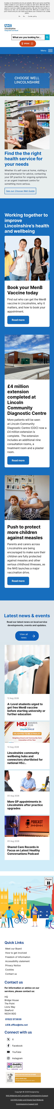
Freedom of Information (17, 957)
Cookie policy (32, 16)
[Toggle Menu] (50, 50)
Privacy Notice (13, 965)
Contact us (11, 973)
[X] (8, 1039)
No (24, 16)
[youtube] (8, 1051)
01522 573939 (13, 1019)
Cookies (9, 969)
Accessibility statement (17, 961)
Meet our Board (13, 948)
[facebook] (8, 1045)
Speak (26, 43)
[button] (27, 78)
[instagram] (8, 1058)
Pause (48, 879)
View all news (24, 636)
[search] (47, 37)
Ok (19, 16)
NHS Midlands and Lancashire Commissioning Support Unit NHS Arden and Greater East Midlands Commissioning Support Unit (27, 1100)
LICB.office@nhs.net (16, 1024)
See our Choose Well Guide (20, 191)
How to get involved (16, 952)
